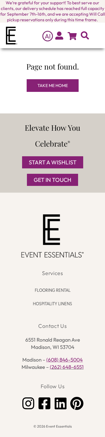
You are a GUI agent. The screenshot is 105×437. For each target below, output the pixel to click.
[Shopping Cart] (72, 36)
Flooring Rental (53, 290)
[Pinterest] (76, 403)
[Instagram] (28, 403)
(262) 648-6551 (67, 367)
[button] (97, 35)
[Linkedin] (60, 403)
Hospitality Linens (52, 303)
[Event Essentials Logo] (52, 236)
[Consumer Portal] (59, 36)
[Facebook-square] (44, 403)
